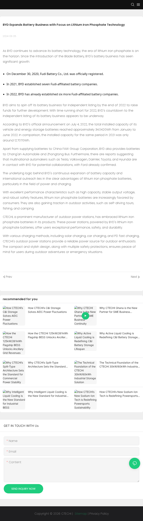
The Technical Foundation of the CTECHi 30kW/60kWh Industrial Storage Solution (118, 364)
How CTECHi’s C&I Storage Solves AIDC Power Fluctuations (47, 309)
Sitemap (80, 513)
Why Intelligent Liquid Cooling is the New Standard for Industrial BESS (47, 394)
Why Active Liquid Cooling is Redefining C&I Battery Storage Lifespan (118, 335)
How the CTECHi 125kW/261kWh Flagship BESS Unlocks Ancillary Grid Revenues (48, 335)
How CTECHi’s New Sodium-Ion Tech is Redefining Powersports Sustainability (118, 394)
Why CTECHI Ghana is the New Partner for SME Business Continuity (118, 310)
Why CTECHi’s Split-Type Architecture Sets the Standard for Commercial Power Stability (47, 364)
